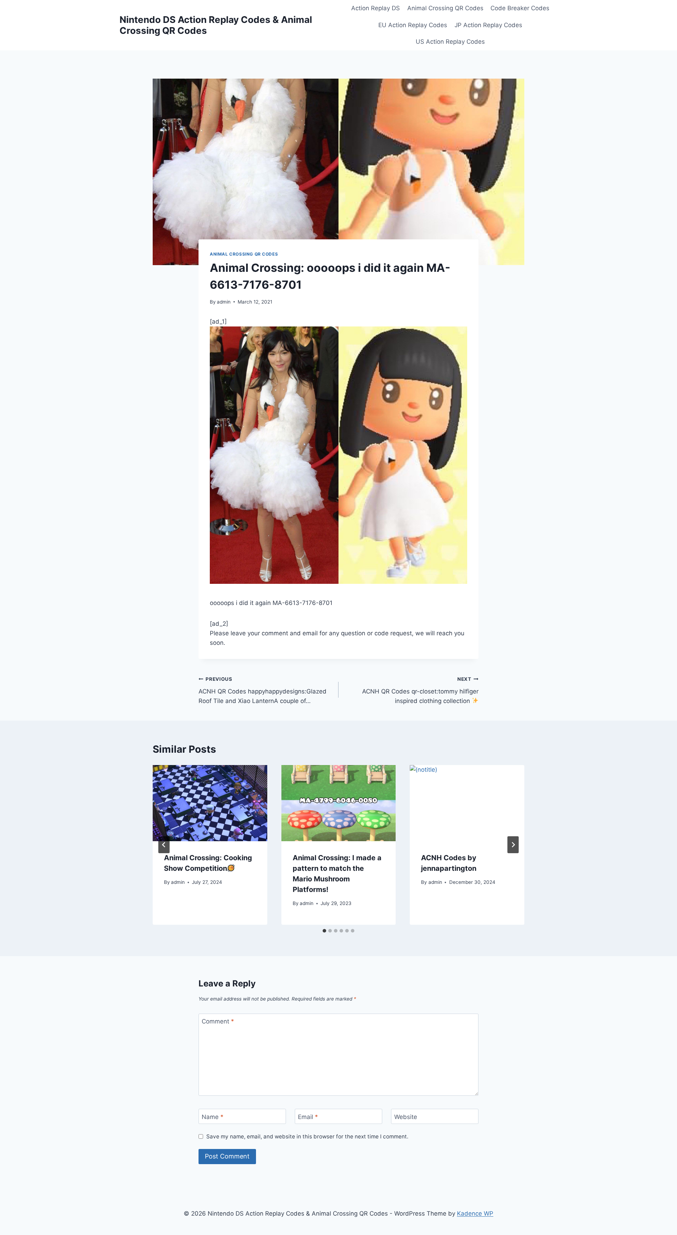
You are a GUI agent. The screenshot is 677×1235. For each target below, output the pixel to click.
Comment (218, 1021)
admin (224, 302)
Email (308, 1116)
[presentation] (210, 803)
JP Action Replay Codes (488, 25)
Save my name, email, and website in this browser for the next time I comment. (307, 1136)
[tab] (324, 931)
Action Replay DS (375, 8)
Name (213, 1116)
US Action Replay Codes (450, 41)
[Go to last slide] (164, 844)
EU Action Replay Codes (412, 25)
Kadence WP (475, 1213)
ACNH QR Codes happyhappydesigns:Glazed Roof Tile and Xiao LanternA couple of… (263, 690)
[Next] (513, 844)
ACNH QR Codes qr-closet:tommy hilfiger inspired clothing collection (420, 690)
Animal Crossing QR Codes (445, 8)
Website (405, 1116)
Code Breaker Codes (519, 8)
